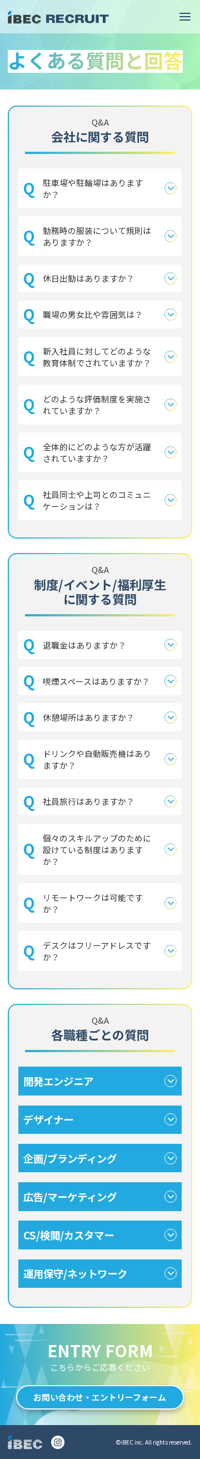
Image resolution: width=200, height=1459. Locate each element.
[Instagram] (57, 1442)
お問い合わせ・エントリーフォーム (99, 1397)
